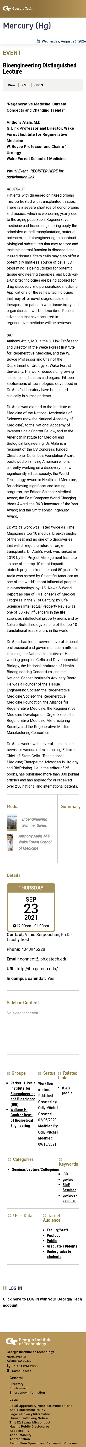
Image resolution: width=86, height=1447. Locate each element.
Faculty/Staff (57, 1230)
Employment (19, 1388)
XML (25, 85)
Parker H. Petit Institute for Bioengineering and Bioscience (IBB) (23, 1094)
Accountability (20, 1435)
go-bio (68, 1179)
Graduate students (62, 1246)
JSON (38, 85)
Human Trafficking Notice (29, 1418)
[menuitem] (43, 1385)
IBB (65, 1174)
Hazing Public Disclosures (29, 1426)
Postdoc (53, 1235)
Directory (16, 1384)
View (11, 85)
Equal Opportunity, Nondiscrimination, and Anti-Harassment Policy (41, 1408)
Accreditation (20, 1439)
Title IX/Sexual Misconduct (30, 1422)
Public (52, 1241)
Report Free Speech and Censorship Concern (43, 1443)
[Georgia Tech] (28, 1341)
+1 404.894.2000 (25, 1366)
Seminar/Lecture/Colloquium (35, 1169)
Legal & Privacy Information (30, 1414)
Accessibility (19, 1431)
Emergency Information (27, 1392)
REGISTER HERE (44, 171)
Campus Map (21, 1371)
